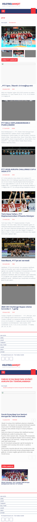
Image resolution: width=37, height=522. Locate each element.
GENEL (2, 338)
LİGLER (2, 340)
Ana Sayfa (4, 22)
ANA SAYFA (3, 335)
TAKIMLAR (2, 342)
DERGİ (1, 349)
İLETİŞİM (2, 352)
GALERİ (2, 347)
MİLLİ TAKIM (3, 345)
